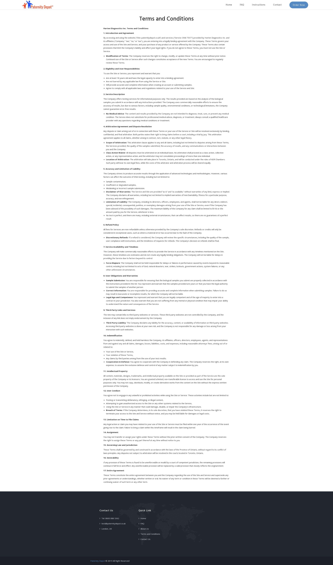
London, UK (106, 528)
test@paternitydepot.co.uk (113, 523)
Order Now (299, 5)
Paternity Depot (97, 561)
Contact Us (145, 539)
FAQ (242, 4)
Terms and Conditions (150, 534)
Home (229, 4)
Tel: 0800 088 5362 (110, 518)
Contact (277, 4)
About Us (144, 528)
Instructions (258, 4)
